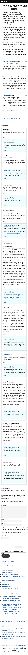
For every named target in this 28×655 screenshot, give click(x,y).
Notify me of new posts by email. (10, 535)
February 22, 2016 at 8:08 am (8, 355)
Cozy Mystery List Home (7, 643)
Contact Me (15, 647)
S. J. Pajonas (6, 354)
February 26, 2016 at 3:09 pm (9, 412)
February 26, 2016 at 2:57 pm (9, 198)
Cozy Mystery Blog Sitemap (18, 645)
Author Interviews (6, 586)
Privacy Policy (8, 647)
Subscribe (5, 556)
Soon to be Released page (13, 233)
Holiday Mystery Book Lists (8, 580)
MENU (5, 1)
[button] (2, 2)
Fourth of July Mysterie (14, 297)
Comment (4, 505)
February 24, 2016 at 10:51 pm (8, 424)
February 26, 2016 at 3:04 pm (9, 292)
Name (3, 519)
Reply (4, 137)
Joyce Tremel (6, 95)
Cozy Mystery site (13, 110)
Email (3, 523)
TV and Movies (5, 584)
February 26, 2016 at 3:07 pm (9, 367)
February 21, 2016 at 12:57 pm (8, 130)
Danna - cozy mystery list (10, 140)
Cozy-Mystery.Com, (17, 648)
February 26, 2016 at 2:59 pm (9, 226)
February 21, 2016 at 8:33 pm (8, 185)
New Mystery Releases (7, 570)
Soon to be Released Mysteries (9, 565)
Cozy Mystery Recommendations (10, 574)
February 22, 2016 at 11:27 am (8, 382)
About (20, 647)
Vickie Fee (8, 42)
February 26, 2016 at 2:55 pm (9, 142)
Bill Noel (21, 414)
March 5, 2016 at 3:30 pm (8, 473)
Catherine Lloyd (9, 76)
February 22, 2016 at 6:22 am (8, 243)
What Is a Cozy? (6, 582)
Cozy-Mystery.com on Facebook (10, 588)
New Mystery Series (7, 572)
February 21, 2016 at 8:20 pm (8, 157)
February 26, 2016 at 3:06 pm (9, 339)
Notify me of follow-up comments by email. (12, 532)
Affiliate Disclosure (18, 643)
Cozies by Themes (6, 568)
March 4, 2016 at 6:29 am (7, 462)
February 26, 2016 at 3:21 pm (9, 448)
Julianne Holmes (7, 61)
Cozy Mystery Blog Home (8, 561)
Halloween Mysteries (9, 298)
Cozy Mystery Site (6, 563)
